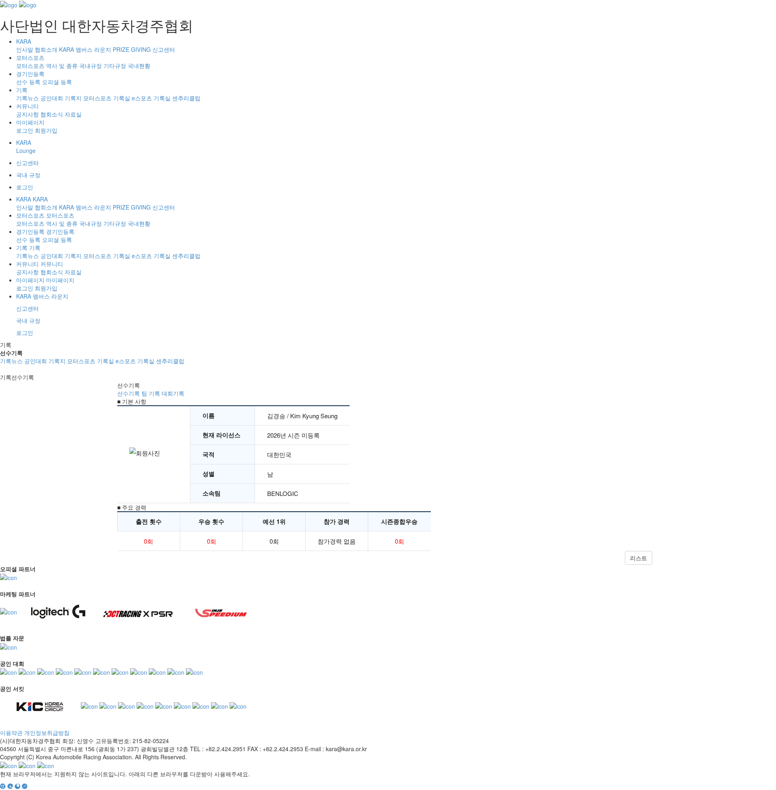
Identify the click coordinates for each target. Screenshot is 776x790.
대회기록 (173, 393)
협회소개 (46, 49)
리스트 (638, 558)
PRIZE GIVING (132, 49)
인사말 (24, 49)
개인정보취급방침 (47, 733)
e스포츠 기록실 (151, 98)
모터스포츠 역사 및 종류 (47, 65)
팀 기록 (150, 393)
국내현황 (139, 65)
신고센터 (163, 49)
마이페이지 (30, 122)
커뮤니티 (27, 106)
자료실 (73, 114)
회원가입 (46, 130)
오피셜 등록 (57, 82)
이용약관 (11, 733)
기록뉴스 (27, 98)
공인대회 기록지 (61, 98)
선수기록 (128, 393)
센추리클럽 (186, 98)
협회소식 (51, 114)
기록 (21, 90)
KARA (23, 41)
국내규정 (90, 65)
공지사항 (27, 114)
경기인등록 (30, 74)
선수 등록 (28, 82)
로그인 (24, 130)
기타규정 (114, 65)
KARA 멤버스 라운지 (85, 49)
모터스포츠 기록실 (106, 98)
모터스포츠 (30, 57)
